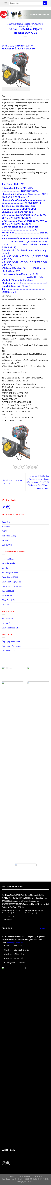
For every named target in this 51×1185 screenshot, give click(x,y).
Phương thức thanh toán (14, 963)
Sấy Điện (29, 26)
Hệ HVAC (6, 623)
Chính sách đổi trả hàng (14, 954)
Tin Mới (5, 540)
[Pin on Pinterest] (32, 467)
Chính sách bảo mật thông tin (16, 950)
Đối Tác (5, 531)
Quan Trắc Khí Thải (10, 577)
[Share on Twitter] (23, 467)
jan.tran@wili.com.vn (12, 913)
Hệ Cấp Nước (7, 619)
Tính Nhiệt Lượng (9, 536)
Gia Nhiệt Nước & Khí (11, 628)
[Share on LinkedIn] (36, 467)
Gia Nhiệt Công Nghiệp (11, 582)
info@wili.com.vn (29, 901)
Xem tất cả (43, 929)
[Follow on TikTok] (4, 507)
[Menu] (5, 3)
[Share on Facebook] (19, 467)
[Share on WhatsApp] (15, 467)
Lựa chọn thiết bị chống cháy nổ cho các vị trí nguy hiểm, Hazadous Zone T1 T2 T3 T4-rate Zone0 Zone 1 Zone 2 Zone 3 (37, 482)
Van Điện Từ (7, 595)
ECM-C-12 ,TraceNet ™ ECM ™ (17, 46)
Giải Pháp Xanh (8, 651)
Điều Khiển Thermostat (32, 25)
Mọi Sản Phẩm (8, 559)
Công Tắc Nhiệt (8, 600)
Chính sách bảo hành (13, 946)
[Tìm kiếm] (45, 3)
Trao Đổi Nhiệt (8, 591)
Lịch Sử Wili (7, 545)
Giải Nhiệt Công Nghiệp (11, 586)
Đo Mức (5, 605)
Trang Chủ (6, 522)
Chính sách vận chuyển (13, 958)
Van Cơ (5, 568)
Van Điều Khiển (8, 563)
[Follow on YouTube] (8, 507)
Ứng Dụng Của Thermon (12, 646)
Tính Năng (7, 184)
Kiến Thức (6, 527)
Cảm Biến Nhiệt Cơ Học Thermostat (21, 23)
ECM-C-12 (18, 184)
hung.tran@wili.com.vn (37, 913)
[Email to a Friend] (28, 467)
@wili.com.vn (8, 919)
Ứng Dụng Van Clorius (11, 642)
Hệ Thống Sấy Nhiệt (10, 573)
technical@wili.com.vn (15, 943)
